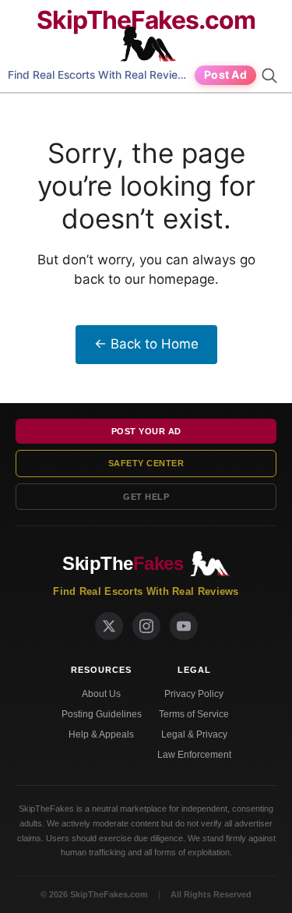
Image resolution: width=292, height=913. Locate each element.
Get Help (146, 496)
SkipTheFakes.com (146, 20)
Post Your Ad (146, 431)
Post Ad (225, 74)
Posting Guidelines (102, 714)
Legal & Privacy (194, 734)
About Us (101, 693)
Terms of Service (194, 714)
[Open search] (271, 75)
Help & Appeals (101, 734)
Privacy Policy (193, 693)
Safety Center (146, 463)
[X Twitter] (109, 626)
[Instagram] (146, 626)
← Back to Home (146, 344)
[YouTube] (184, 626)
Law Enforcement (194, 754)
